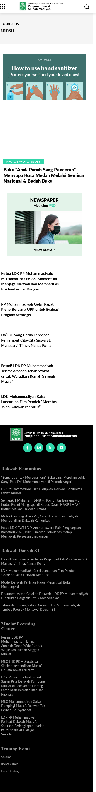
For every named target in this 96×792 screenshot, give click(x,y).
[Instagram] (38, 447)
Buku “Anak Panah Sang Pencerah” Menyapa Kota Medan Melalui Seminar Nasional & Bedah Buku (44, 176)
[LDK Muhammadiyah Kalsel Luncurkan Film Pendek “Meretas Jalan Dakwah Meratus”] (75, 402)
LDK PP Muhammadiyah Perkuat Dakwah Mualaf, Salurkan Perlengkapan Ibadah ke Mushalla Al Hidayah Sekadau (22, 726)
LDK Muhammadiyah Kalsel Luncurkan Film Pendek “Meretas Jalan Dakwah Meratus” (29, 402)
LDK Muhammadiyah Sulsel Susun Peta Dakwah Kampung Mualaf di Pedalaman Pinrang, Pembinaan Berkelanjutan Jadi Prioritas (23, 686)
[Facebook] (27, 447)
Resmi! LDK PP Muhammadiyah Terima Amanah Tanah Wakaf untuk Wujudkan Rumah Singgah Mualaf (21, 646)
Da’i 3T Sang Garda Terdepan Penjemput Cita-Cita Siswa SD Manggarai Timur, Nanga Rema (26, 340)
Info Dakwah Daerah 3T (24, 161)
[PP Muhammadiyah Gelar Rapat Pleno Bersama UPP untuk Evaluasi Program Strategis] (75, 310)
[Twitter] (50, 447)
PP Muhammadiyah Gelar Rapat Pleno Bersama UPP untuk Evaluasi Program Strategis (30, 310)
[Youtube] (61, 447)
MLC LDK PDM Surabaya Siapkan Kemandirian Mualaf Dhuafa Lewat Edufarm (21, 666)
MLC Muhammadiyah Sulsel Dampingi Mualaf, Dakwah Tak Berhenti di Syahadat (23, 706)
